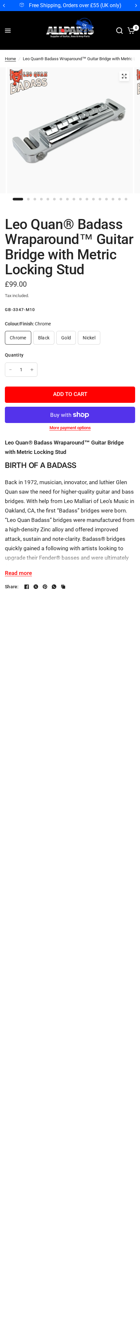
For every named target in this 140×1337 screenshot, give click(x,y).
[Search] (119, 30)
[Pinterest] (45, 587)
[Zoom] (124, 76)
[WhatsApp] (54, 587)
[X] (36, 587)
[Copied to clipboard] (63, 587)
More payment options (70, 428)
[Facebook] (27, 587)
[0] (130, 30)
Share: (12, 586)
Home (10, 58)
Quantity (14, 355)
